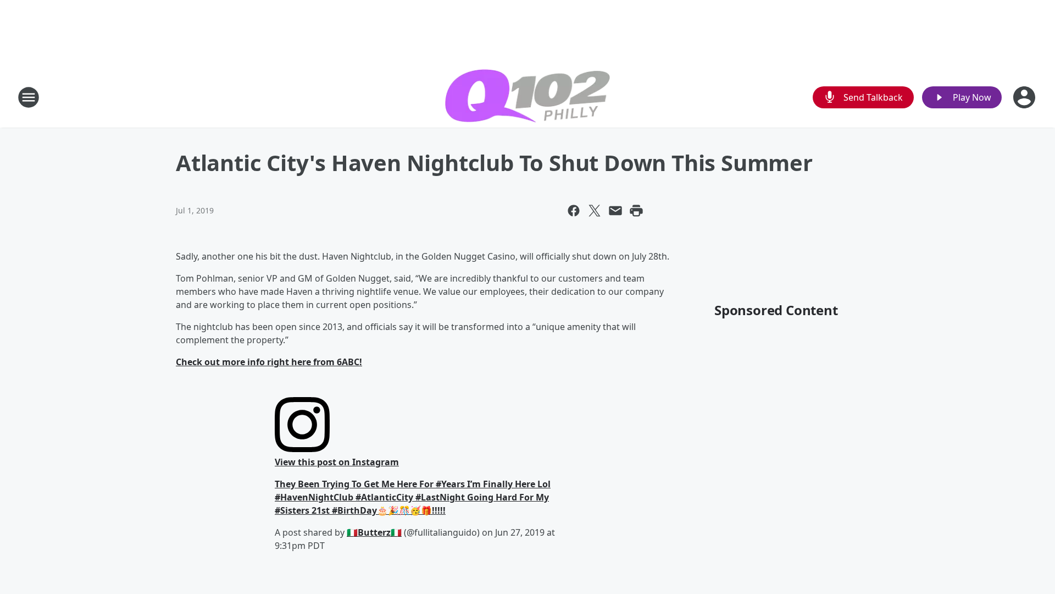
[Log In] (1025, 97)
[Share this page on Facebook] (573, 210)
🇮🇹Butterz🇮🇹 (374, 532)
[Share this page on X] (594, 210)
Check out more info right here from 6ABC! (269, 362)
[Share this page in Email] (615, 210)
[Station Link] (527, 97)
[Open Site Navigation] (29, 97)
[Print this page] (636, 210)
